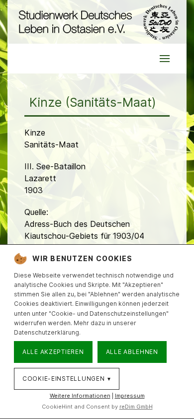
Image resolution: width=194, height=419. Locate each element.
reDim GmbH (136, 406)
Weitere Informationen (80, 395)
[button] (165, 58)
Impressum (130, 395)
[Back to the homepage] (97, 22)
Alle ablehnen (132, 351)
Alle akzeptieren (53, 351)
